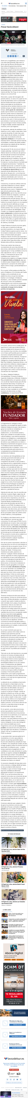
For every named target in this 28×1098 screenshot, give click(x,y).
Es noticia (4, 5)
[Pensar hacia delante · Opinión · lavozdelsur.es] (14, 3)
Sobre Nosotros (18, 1087)
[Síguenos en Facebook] (21, 1079)
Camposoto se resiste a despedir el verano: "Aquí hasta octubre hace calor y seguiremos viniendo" (17, 920)
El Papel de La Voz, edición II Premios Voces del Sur (12, 867)
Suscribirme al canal (17, 1036)
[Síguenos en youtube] (17, 1079)
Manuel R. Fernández (13, 50)
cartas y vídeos (10, 11)
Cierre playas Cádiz (21, 5)
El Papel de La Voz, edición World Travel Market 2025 (13, 885)
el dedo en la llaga (19, 11)
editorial (3, 11)
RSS (21, 1089)
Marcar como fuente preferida (14, 1082)
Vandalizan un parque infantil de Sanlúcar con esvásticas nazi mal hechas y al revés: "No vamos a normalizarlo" (16, 932)
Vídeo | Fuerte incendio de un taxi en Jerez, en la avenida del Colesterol (15, 914)
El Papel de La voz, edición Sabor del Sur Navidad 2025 (13, 850)
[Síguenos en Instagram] (11, 1079)
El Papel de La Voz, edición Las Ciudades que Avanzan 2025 (13, 902)
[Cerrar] (26, 1093)
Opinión (3, 13)
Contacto (25, 1087)
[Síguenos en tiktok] (14, 1079)
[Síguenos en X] (7, 1079)
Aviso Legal (8, 1089)
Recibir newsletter (17, 1047)
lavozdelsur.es (5, 870)
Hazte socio (14, 1069)
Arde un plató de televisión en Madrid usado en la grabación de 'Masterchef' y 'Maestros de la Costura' (16, 937)
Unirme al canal (17, 1024)
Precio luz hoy (12, 5)
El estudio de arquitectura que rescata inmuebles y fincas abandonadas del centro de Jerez (16, 925)
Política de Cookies (15, 1089)
